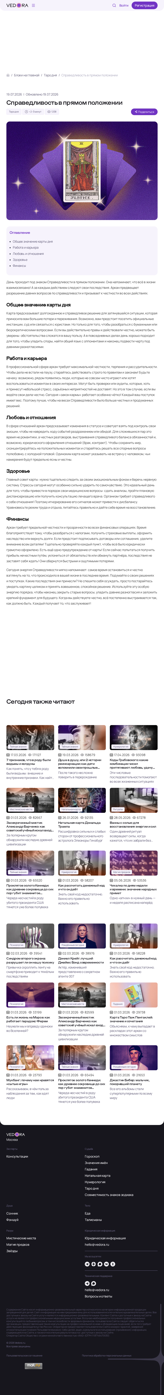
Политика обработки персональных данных (106, 1355)
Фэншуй (12, 1220)
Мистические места (21, 1238)
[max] (100, 1264)
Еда (87, 1213)
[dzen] (93, 1264)
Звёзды (12, 1251)
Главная (8, 75)
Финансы (19, 265)
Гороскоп (92, 1156)
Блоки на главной (26, 75)
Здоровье (20, 259)
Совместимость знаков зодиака (109, 1195)
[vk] (106, 1264)
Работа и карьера (25, 247)
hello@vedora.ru (97, 1244)
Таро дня (50, 75)
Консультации (17, 1156)
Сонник (12, 1213)
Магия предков (17, 1244)
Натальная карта (97, 1175)
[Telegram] (87, 1264)
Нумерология (95, 1182)
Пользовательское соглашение (24, 1355)
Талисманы (93, 1220)
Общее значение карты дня (33, 241)
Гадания (91, 1169)
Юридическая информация (105, 1238)
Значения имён (96, 1163)
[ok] (112, 1264)
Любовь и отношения (28, 253)
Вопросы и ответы (98, 1296)
